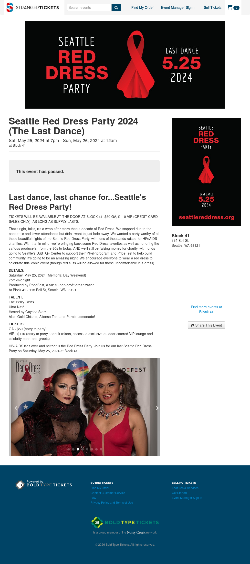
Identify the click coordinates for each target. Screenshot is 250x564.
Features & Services (185, 488)
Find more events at (206, 309)
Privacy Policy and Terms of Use (112, 502)
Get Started (179, 493)
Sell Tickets (212, 7)
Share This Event (208, 325)
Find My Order (142, 7)
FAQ (93, 497)
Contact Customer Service (108, 493)
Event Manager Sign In (179, 7)
